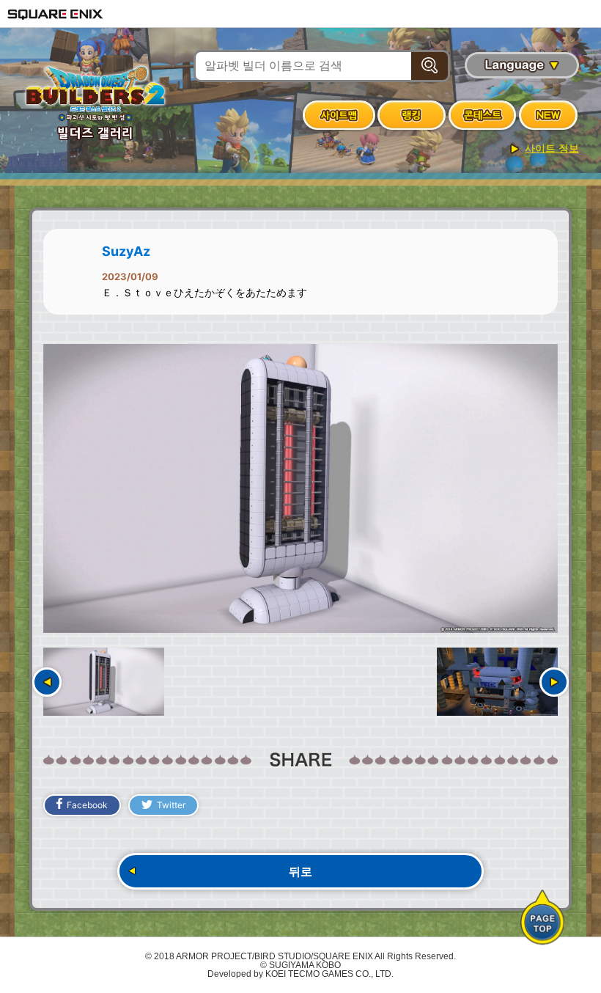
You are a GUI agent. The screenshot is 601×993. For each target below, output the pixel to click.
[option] (300, 489)
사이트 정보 (552, 148)
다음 (554, 682)
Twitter (171, 804)
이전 (47, 682)
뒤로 (300, 871)
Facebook (87, 804)
